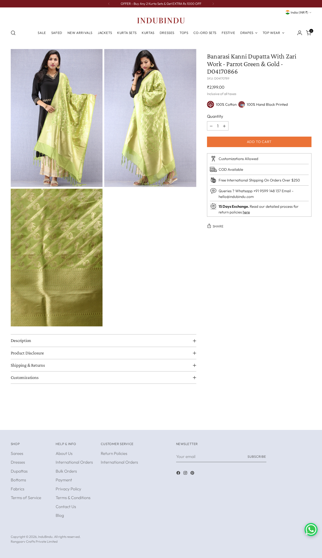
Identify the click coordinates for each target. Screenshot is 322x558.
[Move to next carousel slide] (307, 421)
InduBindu (45, 537)
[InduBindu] (161, 20)
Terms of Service (26, 497)
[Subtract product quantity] (211, 125)
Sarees (17, 453)
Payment (64, 479)
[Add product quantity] (224, 125)
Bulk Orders (66, 471)
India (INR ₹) (299, 12)
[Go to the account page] (299, 32)
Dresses (18, 462)
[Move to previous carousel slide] (297, 422)
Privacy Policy (68, 488)
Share (218, 226)
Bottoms (18, 479)
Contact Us (66, 506)
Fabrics (17, 488)
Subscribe (257, 456)
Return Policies (114, 453)
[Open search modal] (13, 32)
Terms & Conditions (73, 497)
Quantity (215, 116)
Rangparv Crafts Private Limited (34, 541)
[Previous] (109, 3)
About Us (64, 453)
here (246, 212)
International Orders (74, 462)
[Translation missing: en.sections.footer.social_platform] (178, 473)
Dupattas (19, 471)
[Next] (213, 3)
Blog (60, 515)
